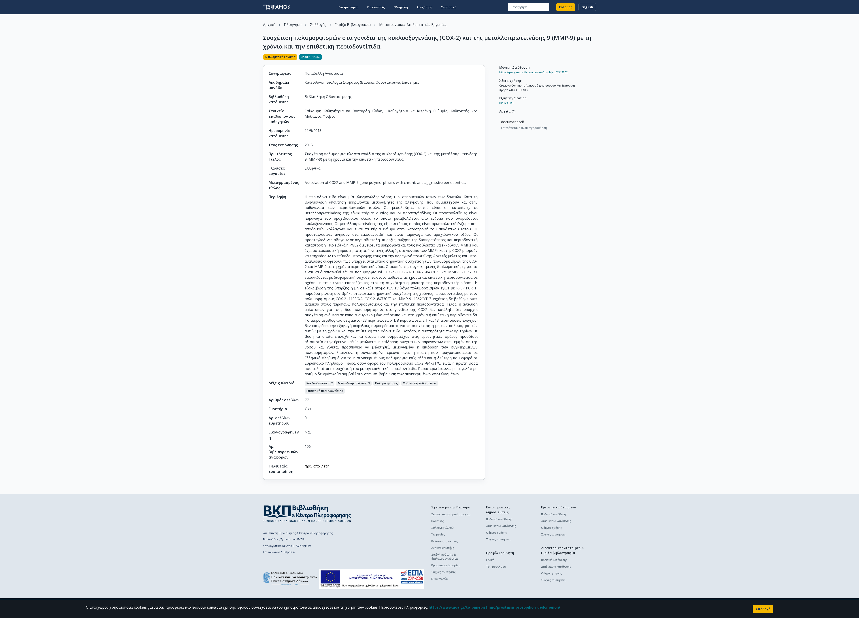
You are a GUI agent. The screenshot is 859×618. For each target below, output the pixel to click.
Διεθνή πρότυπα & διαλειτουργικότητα (444, 557)
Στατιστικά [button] (448, 7)
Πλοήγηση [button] (401, 7)
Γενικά (490, 560)
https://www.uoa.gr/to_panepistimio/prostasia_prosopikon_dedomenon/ (494, 607)
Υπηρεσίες (438, 534)
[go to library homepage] (307, 513)
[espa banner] (371, 579)
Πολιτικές (437, 521)
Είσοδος (565, 7)
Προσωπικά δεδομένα (445, 565)
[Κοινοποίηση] (483, 57)
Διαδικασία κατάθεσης (501, 526)
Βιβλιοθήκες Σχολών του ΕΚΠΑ (283, 539)
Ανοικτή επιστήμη (442, 548)
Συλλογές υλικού (442, 528)
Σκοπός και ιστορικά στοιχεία (450, 514)
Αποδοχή (762, 609)
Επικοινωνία (439, 579)
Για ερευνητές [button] (348, 7)
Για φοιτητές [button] (376, 7)
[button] (319, 383)
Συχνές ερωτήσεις (443, 572)
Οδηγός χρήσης (496, 533)
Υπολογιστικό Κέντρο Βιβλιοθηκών (287, 546)
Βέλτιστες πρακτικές (444, 541)
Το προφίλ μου (496, 567)
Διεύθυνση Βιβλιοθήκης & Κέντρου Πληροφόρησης (298, 533)
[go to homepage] (276, 7)
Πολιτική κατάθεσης (499, 519)
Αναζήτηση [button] (424, 7)
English (587, 7)
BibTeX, (504, 103)
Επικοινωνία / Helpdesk (279, 552)
